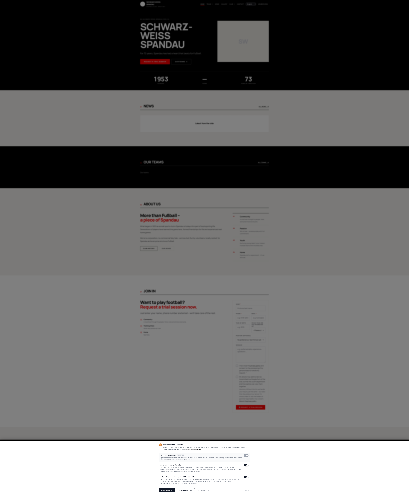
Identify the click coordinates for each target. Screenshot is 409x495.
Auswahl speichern (185, 490)
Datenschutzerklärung (194, 450)
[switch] (246, 455)
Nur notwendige (203, 490)
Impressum (247, 490)
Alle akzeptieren (167, 490)
